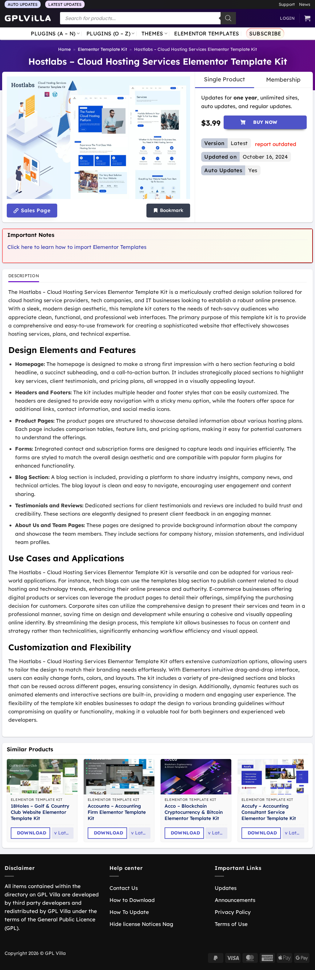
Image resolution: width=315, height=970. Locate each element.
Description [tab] (23, 275)
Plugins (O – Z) (108, 33)
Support (287, 4)
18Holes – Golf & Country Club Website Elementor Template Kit (40, 812)
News (304, 4)
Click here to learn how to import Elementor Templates (76, 247)
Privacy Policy (233, 912)
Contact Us (124, 888)
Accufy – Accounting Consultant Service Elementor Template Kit (268, 812)
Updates (226, 888)
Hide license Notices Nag (141, 924)
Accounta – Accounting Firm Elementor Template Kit (117, 812)
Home (64, 49)
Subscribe (265, 33)
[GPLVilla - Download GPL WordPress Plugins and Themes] (28, 18)
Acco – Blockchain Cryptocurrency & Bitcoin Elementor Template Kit (194, 812)
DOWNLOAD (31, 833)
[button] (168, 210)
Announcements (235, 900)
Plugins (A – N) (53, 33)
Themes (152, 33)
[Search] (228, 18)
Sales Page (34, 210)
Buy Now (265, 122)
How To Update (129, 912)
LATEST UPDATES (65, 4)
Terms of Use (231, 924)
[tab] (224, 79)
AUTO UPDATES (23, 4)
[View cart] (307, 18)
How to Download (132, 900)
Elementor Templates (206, 33)
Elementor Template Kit (102, 49)
